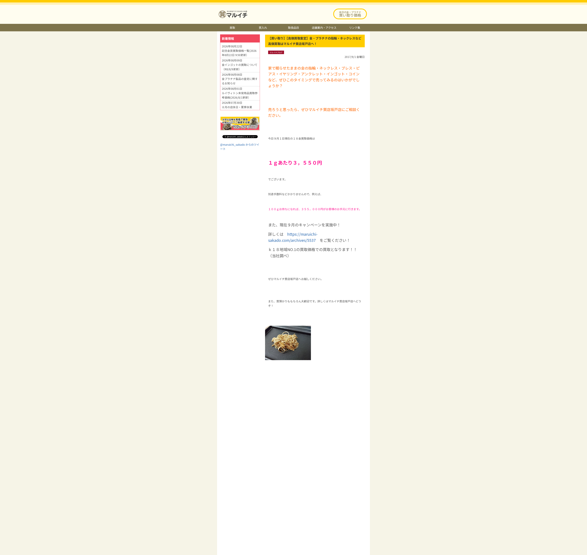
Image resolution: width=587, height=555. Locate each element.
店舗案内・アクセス (324, 28)
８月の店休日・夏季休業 (237, 107)
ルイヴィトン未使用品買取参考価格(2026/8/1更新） (240, 95)
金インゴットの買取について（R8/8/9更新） (239, 67)
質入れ (263, 28)
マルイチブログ (276, 52)
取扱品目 (293, 28)
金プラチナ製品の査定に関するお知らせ (240, 81)
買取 (232, 28)
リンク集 (354, 28)
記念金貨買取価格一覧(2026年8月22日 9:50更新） (239, 53)
